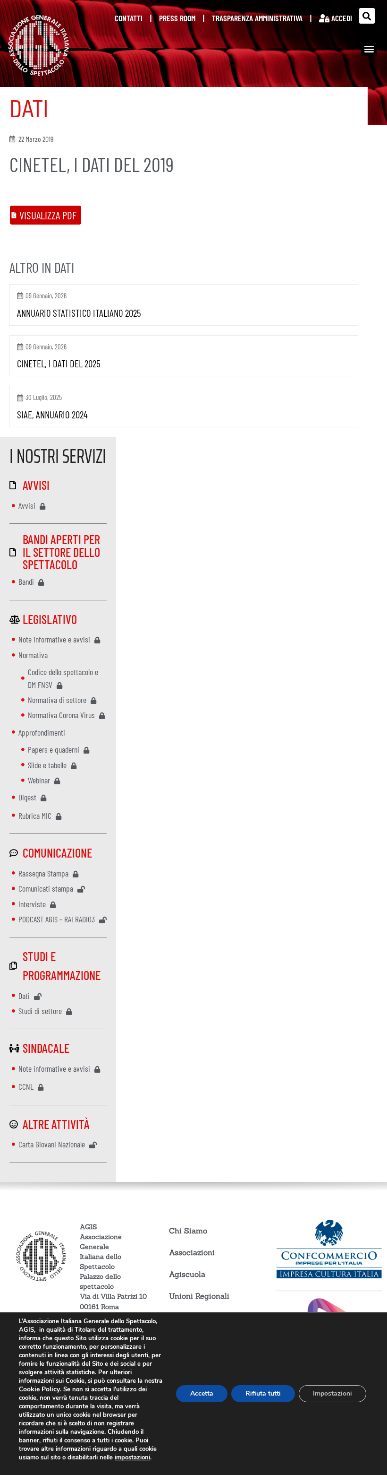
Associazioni (192, 1252)
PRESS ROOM (177, 18)
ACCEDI (340, 18)
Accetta (201, 1393)
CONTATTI (129, 18)
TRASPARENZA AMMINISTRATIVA (257, 18)
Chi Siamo (188, 1230)
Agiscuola (187, 1274)
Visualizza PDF (47, 215)
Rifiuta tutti (263, 1393)
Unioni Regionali (199, 1296)
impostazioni (132, 1457)
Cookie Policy (39, 1389)
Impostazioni (332, 1393)
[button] (367, 16)
